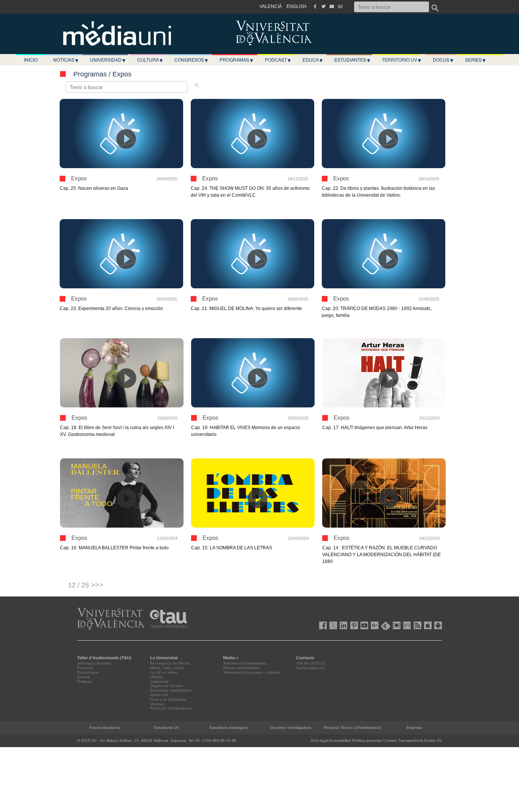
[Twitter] (323, 6)
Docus (443, 60)
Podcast (278, 60)
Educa (312, 60)
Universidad (107, 60)
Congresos (191, 60)
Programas (236, 60)
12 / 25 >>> (85, 585)
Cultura (150, 60)
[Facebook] (315, 6)
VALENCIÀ (271, 6)
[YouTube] (331, 6)
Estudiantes (352, 60)
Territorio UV (401, 60)
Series (475, 60)
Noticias (65, 60)
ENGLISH (296, 6)
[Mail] (340, 6)
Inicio (31, 59)
